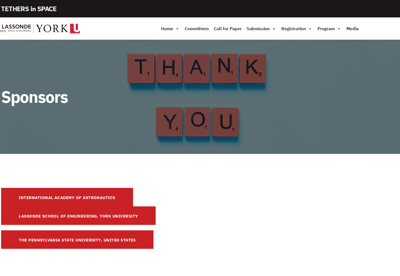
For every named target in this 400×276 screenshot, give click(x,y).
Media (352, 28)
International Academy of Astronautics (67, 197)
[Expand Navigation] (177, 28)
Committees (197, 28)
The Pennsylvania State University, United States (77, 240)
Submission (258, 28)
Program (326, 28)
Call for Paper (228, 28)
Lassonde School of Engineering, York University (78, 216)
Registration (293, 28)
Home (167, 28)
